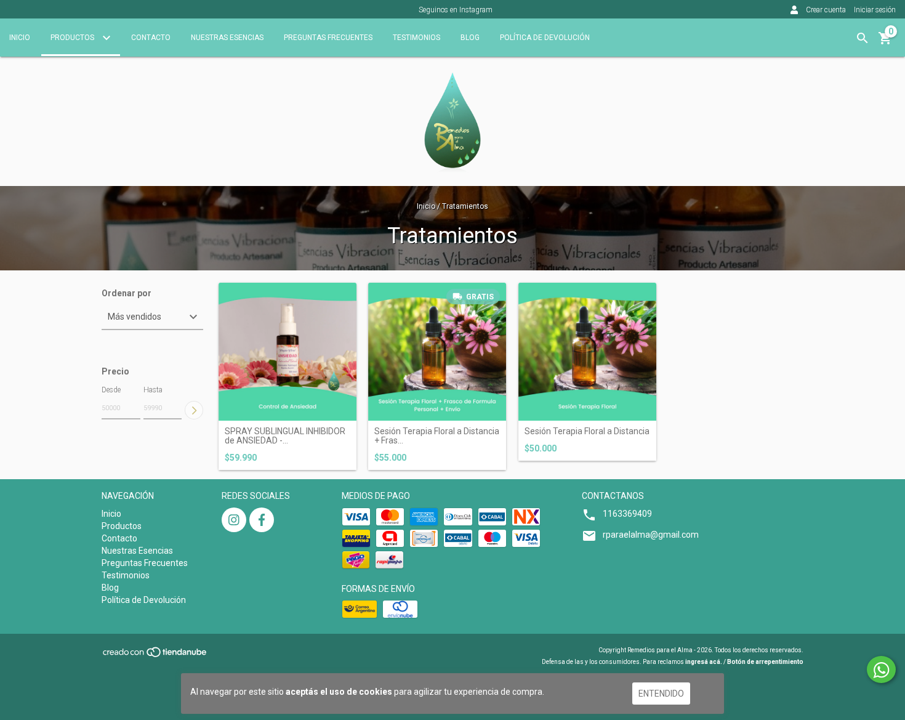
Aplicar (194, 410)
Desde (111, 390)
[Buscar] (862, 38)
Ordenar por (126, 293)
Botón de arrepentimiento (765, 661)
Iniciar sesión (875, 10)
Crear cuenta (826, 10)
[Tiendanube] (155, 656)
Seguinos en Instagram (456, 10)
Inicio (19, 37)
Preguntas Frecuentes (328, 37)
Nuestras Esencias (227, 37)
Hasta (153, 390)
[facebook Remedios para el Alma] (261, 520)
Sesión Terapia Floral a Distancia (587, 431)
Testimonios (416, 37)
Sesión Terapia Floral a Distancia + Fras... (436, 436)
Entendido (661, 693)
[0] (885, 42)
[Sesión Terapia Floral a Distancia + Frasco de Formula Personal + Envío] (437, 352)
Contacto (151, 37)
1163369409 (627, 514)
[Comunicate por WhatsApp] (881, 669)
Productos (73, 37)
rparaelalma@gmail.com (651, 535)
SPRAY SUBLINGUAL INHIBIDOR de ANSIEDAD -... (285, 436)
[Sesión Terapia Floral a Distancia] (587, 352)
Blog (470, 37)
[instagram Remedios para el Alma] (234, 520)
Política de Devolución (545, 37)
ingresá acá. (703, 661)
